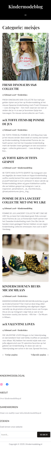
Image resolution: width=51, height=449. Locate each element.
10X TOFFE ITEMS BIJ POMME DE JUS (23, 122)
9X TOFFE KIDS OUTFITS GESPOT (19, 160)
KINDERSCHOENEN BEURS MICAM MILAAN (21, 288)
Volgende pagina (40, 354)
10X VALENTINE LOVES (18, 324)
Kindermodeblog (25, 6)
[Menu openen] (25, 15)
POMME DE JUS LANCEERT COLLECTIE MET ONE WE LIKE (24, 200)
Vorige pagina (10, 354)
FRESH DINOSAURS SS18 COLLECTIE (19, 87)
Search (44, 434)
